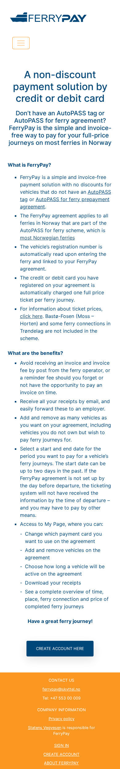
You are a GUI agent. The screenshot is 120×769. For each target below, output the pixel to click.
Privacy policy (61, 718)
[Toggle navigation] (21, 43)
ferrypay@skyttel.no (61, 689)
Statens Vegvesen (44, 727)
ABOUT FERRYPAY (61, 763)
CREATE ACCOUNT (61, 754)
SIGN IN (61, 745)
